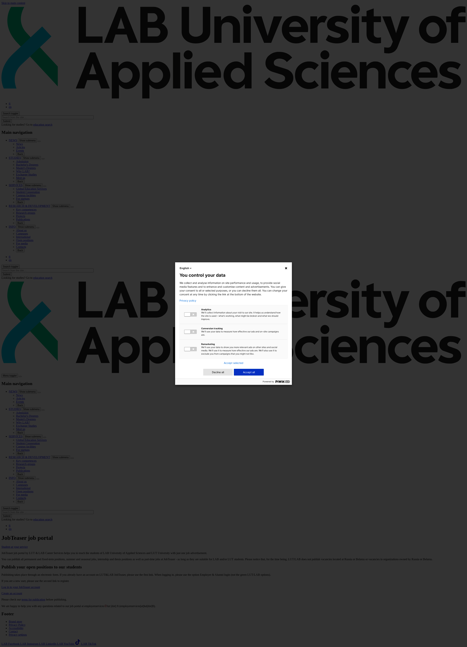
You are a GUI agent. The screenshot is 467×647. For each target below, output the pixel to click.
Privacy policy (188, 300)
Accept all (249, 372)
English (184, 268)
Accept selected (233, 363)
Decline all (218, 372)
